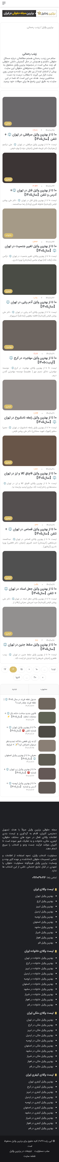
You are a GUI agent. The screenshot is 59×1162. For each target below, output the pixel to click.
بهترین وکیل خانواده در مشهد (38, 989)
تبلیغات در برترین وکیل (21, 1151)
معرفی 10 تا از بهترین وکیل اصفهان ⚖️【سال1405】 (20, 757)
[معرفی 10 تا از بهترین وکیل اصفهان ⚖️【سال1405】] (47, 760)
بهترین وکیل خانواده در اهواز (39, 1000)
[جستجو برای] (55, 4)
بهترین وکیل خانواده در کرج (39, 963)
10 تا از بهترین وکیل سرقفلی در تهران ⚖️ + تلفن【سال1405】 (30, 137)
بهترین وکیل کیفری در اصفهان (38, 1108)
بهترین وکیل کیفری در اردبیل (39, 1097)
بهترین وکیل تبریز (44, 906)
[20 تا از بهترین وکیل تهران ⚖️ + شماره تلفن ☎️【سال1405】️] (47, 732)
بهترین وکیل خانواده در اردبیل (38, 974)
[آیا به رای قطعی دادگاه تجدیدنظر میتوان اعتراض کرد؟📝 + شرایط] (47, 746)
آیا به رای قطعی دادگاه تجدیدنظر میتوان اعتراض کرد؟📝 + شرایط (21, 743)
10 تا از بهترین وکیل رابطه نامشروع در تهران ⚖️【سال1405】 (30, 420)
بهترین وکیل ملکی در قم (41, 1067)
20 (35, 677)
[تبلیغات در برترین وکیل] (29, 13)
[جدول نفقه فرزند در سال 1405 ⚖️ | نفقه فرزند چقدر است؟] (47, 704)
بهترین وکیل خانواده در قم (40, 1005)
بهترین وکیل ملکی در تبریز (40, 1030)
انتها (18, 677)
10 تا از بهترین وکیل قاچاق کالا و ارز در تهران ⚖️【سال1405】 (30, 476)
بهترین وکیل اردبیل (44, 912)
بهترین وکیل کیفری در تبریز (40, 1092)
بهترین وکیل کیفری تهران (40, 1082)
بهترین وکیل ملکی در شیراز (40, 1056)
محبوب (43, 689)
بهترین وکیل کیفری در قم (40, 1128)
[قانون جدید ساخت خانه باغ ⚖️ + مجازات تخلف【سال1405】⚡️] (47, 718)
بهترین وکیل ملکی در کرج (40, 1025)
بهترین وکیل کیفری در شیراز (39, 1118)
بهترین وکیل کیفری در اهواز (40, 1123)
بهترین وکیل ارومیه (44, 917)
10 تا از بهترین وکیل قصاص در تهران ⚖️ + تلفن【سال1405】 (30, 531)
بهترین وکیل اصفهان (43, 922)
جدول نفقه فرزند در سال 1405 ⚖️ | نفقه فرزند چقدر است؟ (20, 701)
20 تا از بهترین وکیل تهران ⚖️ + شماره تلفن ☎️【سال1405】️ (21, 729)
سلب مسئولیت (41, 1151)
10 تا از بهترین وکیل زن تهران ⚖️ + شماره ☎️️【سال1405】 (20, 771)
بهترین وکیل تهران (44, 896)
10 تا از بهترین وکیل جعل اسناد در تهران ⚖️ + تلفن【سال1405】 (30, 591)
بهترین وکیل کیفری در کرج (40, 1087)
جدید (14, 689)
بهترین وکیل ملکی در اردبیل (39, 1035)
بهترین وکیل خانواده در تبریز (39, 968)
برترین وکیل (48, 27)
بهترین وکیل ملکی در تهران (40, 1020)
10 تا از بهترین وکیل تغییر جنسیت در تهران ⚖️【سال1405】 (30, 248)
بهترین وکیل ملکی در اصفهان (38, 1046)
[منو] (4, 4)
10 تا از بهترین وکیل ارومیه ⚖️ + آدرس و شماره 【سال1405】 (21, 785)
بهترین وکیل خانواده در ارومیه (38, 979)
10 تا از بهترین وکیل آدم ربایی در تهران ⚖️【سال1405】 (31, 304)
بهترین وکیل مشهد (43, 927)
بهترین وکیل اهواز (44, 938)
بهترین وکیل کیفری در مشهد (39, 1113)
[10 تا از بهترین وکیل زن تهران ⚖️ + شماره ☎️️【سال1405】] (47, 774)
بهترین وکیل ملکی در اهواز (40, 1061)
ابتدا (53, 669)
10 (37, 669)
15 (21, 669)
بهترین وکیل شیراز (44, 932)
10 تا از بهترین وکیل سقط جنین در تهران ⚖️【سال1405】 (29, 647)
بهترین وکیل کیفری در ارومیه (39, 1102)
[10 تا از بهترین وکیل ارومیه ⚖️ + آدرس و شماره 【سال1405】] (47, 788)
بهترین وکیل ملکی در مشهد (39, 1051)
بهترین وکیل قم (45, 943)
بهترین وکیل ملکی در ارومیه (39, 1041)
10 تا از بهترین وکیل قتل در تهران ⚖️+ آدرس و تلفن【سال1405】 (33, 192)
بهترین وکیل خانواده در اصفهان (37, 984)
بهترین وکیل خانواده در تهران (39, 958)
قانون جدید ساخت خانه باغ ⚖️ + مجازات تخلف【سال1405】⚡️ (20, 715)
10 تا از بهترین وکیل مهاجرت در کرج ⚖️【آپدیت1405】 (32, 360)
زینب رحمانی (29, 54)
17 (5, 669)
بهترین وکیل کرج (45, 901)
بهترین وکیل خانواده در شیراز (39, 994)
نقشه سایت (30, 1156)
